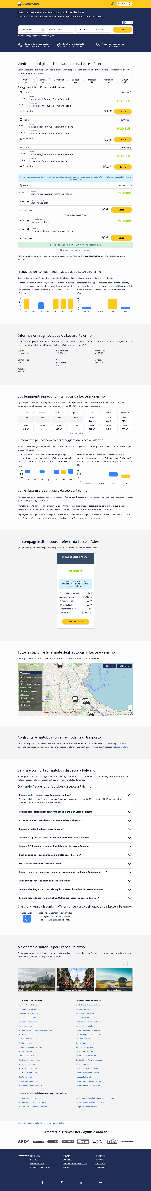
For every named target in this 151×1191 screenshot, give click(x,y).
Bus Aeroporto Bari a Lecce (30, 1098)
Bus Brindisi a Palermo (85, 1013)
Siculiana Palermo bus (84, 1077)
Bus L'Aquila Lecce (26, 1043)
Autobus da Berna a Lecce (29, 1009)
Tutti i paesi (101, 1167)
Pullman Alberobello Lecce (29, 1005)
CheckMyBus (23, 1123)
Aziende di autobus (40, 1167)
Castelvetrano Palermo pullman (88, 1022)
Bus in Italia (34, 1123)
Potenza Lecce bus (26, 1056)
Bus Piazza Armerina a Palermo (88, 1068)
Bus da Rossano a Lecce (28, 1068)
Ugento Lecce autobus (28, 1081)
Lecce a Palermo (122, 747)
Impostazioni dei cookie (75, 1163)
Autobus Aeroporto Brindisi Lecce (32, 1102)
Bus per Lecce (45, 1123)
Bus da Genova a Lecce (28, 1039)
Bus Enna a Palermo (84, 1039)
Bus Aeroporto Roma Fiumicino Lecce (34, 1106)
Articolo (100, 1163)
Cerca (123, 111)
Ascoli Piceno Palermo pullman (88, 1005)
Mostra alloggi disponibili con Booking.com (37, 35)
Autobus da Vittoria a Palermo (88, 1085)
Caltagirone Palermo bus (85, 1017)
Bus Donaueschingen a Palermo (88, 1034)
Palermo (125, 666)
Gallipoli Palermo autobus (86, 1047)
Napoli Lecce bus (26, 1051)
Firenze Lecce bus (26, 1026)
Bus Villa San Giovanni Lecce (30, 1085)
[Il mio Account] (112, 3)
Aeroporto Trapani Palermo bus (88, 1106)
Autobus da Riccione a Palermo (88, 1073)
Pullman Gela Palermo (84, 1051)
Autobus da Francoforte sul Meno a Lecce (35, 1030)
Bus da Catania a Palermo (86, 1026)
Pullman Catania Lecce (28, 1017)
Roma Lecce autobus (27, 1064)
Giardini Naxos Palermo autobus (89, 1060)
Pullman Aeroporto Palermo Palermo (90, 1102)
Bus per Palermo (59, 1123)
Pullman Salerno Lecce (28, 1073)
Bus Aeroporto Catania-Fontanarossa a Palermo (95, 1098)
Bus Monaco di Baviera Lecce (30, 1047)
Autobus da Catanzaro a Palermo (89, 1030)
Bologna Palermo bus (84, 1009)
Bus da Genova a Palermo (86, 1056)
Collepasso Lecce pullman (29, 1022)
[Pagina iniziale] (28, 3)
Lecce (110, 666)
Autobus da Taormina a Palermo (88, 1081)
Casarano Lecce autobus (28, 1013)
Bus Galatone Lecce (26, 1034)
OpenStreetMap (120, 715)
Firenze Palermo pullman (86, 1043)
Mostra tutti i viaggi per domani (76, 250)
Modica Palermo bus (84, 1064)
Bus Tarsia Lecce (25, 1077)
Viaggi (66, 1167)
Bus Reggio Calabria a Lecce (30, 1060)
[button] (91, 714)
